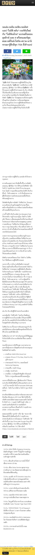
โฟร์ (18, 437)
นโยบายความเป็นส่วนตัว (8, 551)
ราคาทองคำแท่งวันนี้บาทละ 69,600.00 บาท (15, 527)
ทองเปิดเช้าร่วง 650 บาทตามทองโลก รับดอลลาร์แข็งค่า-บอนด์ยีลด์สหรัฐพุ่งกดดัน (17, 519)
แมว (19, 98)
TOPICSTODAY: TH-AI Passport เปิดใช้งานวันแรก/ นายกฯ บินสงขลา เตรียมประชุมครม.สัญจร (17, 510)
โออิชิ (4, 82)
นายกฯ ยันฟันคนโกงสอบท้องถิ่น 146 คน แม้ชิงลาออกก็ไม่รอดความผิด (16, 489)
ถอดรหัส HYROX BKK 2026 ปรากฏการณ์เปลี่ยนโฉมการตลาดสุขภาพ (16, 496)
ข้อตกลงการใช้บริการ (23, 551)
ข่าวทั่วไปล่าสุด (7, 445)
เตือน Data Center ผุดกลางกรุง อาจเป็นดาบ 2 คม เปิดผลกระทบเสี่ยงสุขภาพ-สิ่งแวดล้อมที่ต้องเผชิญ (17, 469)
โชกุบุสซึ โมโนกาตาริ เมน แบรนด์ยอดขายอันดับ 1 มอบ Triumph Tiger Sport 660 (17, 502)
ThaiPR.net (7, 58)
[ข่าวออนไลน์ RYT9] (8, 3)
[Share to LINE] (26, 51)
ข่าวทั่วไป (5, 55)
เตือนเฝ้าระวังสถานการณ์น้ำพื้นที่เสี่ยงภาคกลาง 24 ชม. (16, 462)
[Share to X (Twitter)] (17, 51)
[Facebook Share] (7, 51)
